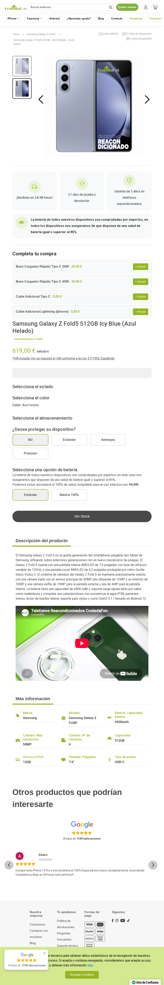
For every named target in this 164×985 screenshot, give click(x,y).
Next (147, 99)
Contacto (117, 18)
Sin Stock (82, 516)
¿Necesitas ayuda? (79, 18)
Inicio (16, 34)
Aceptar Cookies (82, 974)
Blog (101, 18)
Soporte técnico (67, 946)
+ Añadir (140, 266)
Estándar (69, 440)
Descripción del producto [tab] (42, 540)
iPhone (11, 18)
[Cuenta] (145, 7)
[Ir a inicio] (15, 7)
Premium (30, 453)
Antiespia (108, 440)
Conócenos (37, 924)
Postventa (136, 18)
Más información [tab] (33, 698)
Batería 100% (69, 495)
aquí (90, 965)
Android (54, 18)
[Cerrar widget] (44, 953)
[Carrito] (155, 7)
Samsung (33, 18)
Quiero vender (127, 7)
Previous (41, 99)
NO (30, 440)
